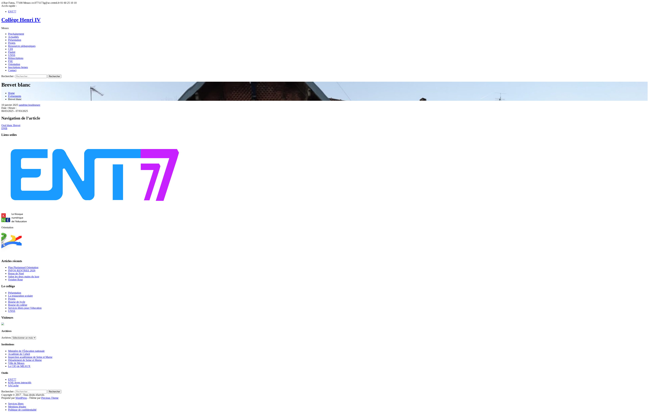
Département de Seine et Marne (25, 360)
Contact (12, 70)
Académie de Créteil (19, 354)
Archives (6, 337)
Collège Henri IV (21, 20)
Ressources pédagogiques (21, 46)
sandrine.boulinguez (29, 104)
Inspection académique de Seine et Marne (30, 357)
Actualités (13, 36)
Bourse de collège (17, 304)
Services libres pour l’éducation (25, 307)
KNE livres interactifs (19, 382)
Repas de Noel (16, 273)
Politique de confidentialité (22, 409)
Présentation (14, 39)
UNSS (11, 55)
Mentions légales (17, 406)
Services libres (15, 403)
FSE (10, 61)
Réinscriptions (15, 58)
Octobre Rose (15, 279)
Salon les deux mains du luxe (23, 276)
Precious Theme (49, 397)
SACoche (13, 385)
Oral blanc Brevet (10, 125)
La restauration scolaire (20, 295)
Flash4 (11, 52)
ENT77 (12, 11)
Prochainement (16, 33)
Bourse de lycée (16, 301)
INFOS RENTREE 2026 (21, 270)
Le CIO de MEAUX (19, 366)
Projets (11, 43)
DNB (4, 128)
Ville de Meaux (16, 363)
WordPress (21, 397)
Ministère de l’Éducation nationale (26, 351)
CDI (10, 49)
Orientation (14, 64)
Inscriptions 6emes (18, 67)
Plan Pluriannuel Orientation (23, 267)
